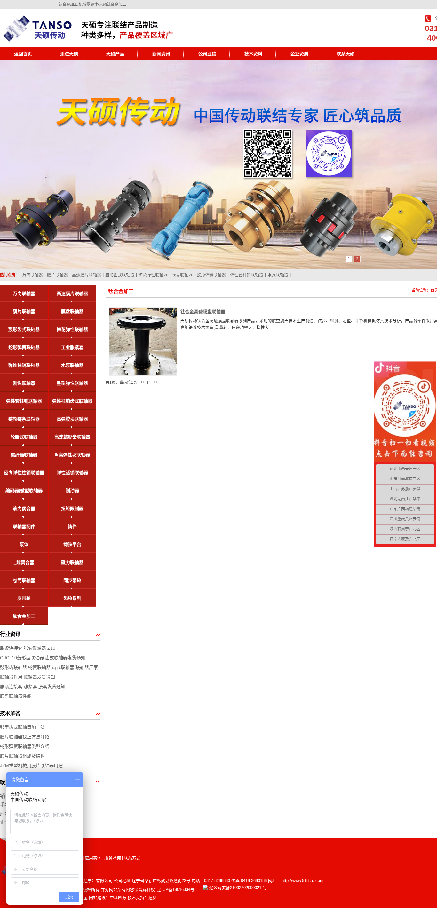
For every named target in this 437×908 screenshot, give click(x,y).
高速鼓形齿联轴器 (72, 436)
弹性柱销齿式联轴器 (72, 401)
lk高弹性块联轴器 (72, 454)
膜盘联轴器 (182, 274)
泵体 (24, 544)
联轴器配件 (24, 526)
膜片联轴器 (57, 274)
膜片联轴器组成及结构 (22, 756)
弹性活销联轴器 (72, 472)
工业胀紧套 (72, 347)
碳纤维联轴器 (24, 454)
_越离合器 (24, 562)
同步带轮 (72, 580)
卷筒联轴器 (24, 580)
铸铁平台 (72, 544)
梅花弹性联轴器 (153, 274)
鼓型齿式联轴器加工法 (22, 727)
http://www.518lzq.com (302, 880)
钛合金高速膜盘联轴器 (202, 311)
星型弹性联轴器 (72, 383)
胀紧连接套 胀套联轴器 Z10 (27, 648)
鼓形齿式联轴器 (119, 274)
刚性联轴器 (24, 383)
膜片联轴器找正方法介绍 (24, 736)
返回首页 (23, 53)
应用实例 (93, 858)
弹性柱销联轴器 (24, 365)
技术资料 (253, 53)
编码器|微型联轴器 (24, 490)
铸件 (72, 526)
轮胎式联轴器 (24, 436)
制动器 (72, 490)
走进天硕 (69, 53)
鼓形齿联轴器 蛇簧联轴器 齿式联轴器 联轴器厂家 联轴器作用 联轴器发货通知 (49, 672)
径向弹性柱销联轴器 (24, 472)
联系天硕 (345, 53)
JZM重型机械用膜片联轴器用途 (31, 765)
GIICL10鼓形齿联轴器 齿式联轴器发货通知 (42, 657)
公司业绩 (207, 53)
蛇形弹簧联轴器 (211, 274)
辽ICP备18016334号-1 (177, 889)
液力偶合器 (24, 508)
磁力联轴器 (72, 562)
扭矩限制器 (72, 508)
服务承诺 (112, 858)
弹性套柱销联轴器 (246, 274)
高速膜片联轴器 (86, 274)
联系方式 (132, 858)
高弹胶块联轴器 (72, 419)
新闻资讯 (161, 53)
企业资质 (299, 53)
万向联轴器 (32, 274)
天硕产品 (115, 53)
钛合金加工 (24, 616)
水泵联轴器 (277, 274)
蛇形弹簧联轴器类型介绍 (24, 746)
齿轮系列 (72, 598)
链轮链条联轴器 (24, 419)
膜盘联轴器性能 (15, 696)
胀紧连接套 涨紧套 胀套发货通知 (32, 686)
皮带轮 (24, 598)
